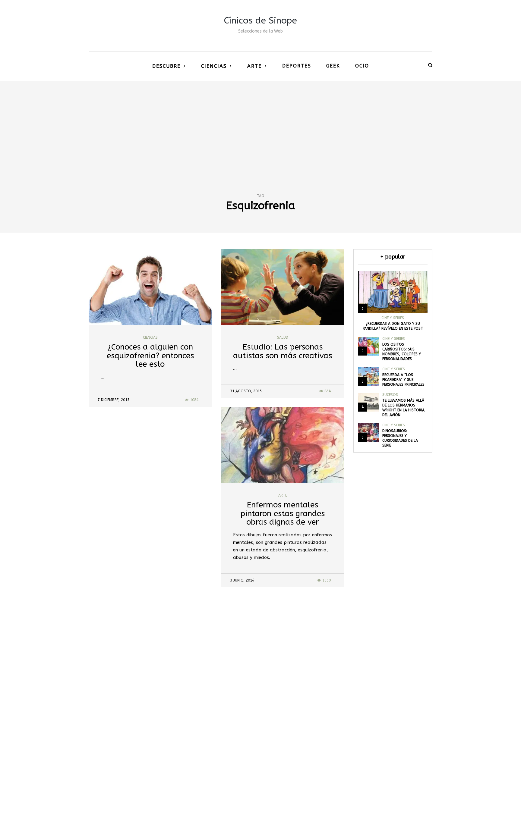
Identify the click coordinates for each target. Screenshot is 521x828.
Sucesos (390, 395)
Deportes (296, 66)
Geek (333, 66)
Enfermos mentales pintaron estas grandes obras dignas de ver (282, 513)
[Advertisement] (260, 126)
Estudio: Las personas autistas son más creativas (282, 351)
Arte (254, 66)
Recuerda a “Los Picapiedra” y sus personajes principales (403, 380)
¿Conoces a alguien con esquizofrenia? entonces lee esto (150, 355)
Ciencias (214, 66)
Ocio (362, 66)
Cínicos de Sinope (260, 20)
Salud (282, 337)
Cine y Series (392, 318)
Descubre (166, 66)
